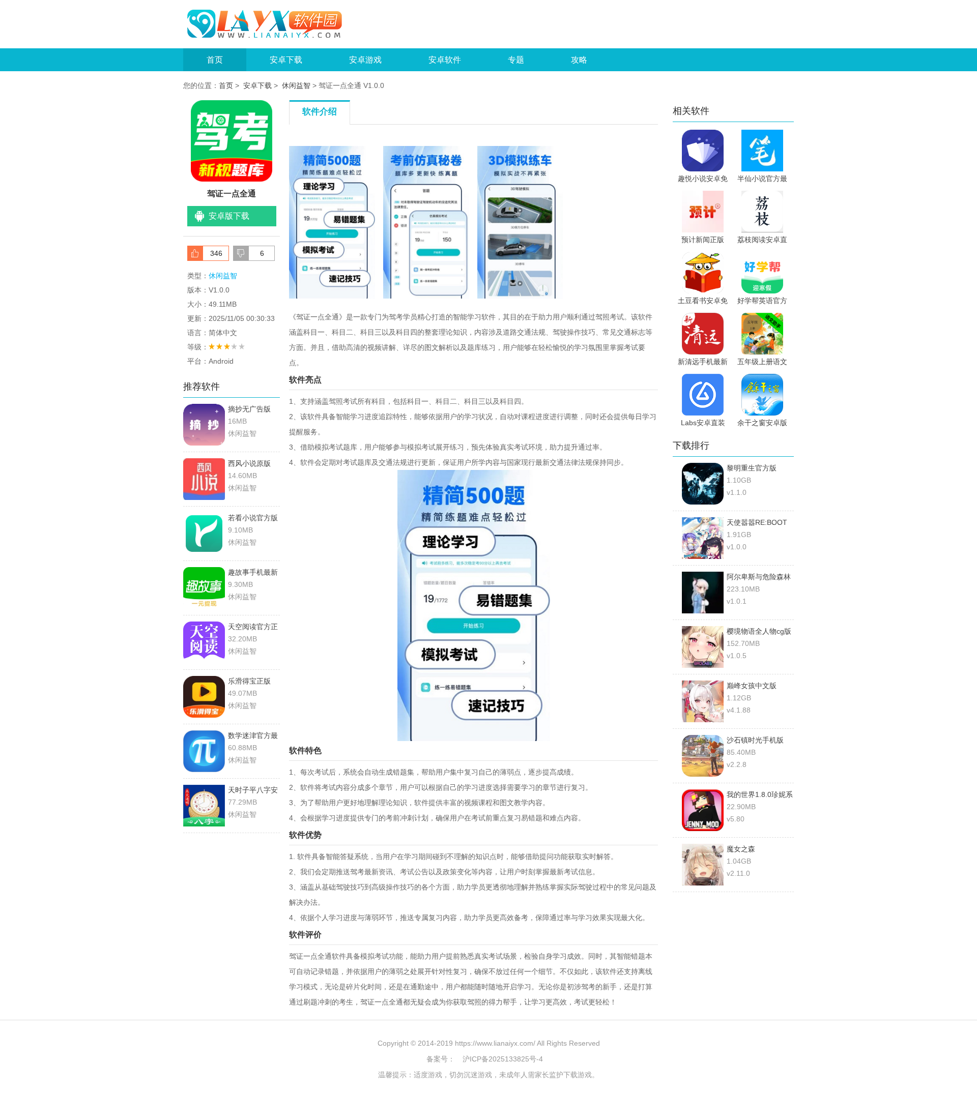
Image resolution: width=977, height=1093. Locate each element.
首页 (215, 59)
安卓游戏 (365, 59)
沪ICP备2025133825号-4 (503, 1059)
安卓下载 (286, 59)
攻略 (579, 59)
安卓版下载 (229, 216)
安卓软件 (444, 59)
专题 (516, 59)
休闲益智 (296, 85)
